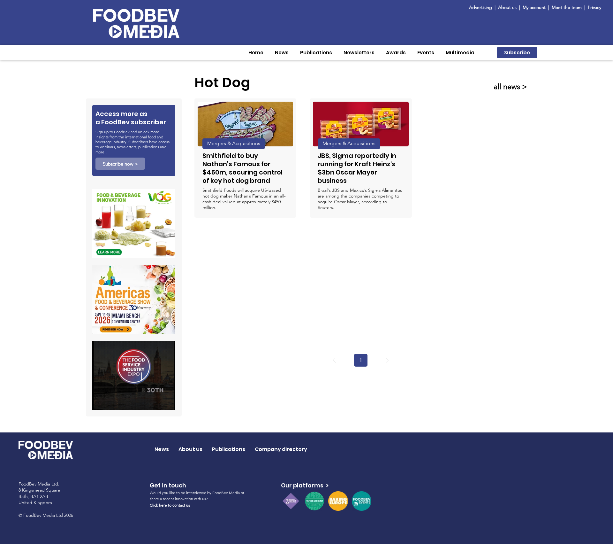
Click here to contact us (170, 505)
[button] (282, 52)
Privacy (594, 7)
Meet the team (567, 7)
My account (534, 7)
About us (507, 7)
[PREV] (334, 360)
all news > (510, 86)
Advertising (482, 7)
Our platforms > (305, 485)
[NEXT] (387, 360)
